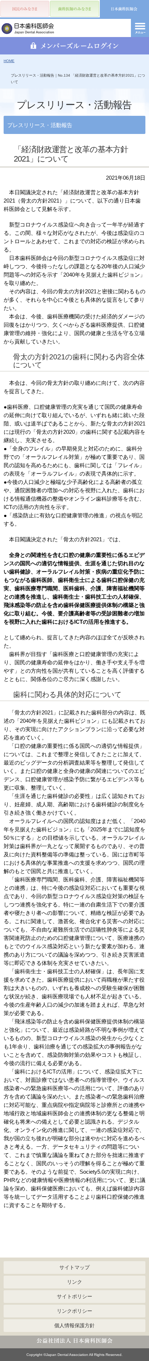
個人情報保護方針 (74, 1325)
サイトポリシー (74, 1296)
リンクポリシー (74, 1311)
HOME (9, 61)
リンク (74, 1282)
